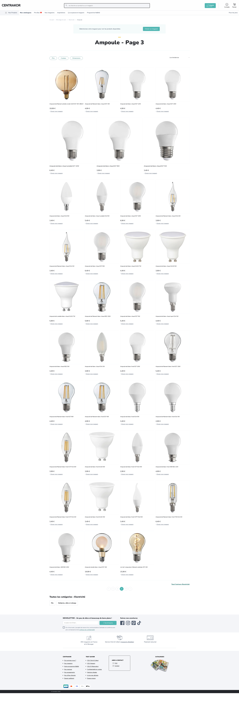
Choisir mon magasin (56, 111)
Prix (53, 58)
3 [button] (121, 589)
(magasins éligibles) (127, 642)
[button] (109, 589)
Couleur (63, 58)
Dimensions (76, 58)
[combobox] (107, 5)
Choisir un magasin (151, 29)
